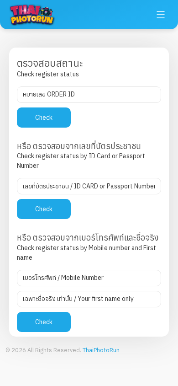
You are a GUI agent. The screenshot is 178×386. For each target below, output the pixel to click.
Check (43, 117)
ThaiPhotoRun (101, 350)
